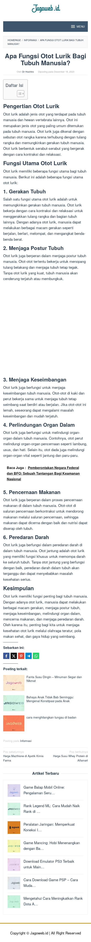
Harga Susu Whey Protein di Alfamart (70, 756)
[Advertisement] (45, 329)
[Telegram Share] (28, 656)
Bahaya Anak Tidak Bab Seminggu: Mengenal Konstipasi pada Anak (50, 699)
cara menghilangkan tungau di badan (51, 717)
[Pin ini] (21, 656)
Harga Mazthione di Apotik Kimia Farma (23, 756)
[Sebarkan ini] (6, 656)
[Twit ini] (14, 656)
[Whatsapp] (36, 656)
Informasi (26, 741)
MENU (81, 26)
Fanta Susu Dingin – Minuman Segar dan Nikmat (54, 679)
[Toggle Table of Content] (18, 93)
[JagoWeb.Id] (45, 8)
